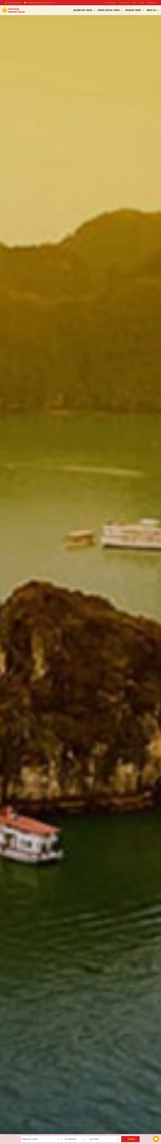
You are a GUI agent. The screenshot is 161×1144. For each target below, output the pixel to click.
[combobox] (40, 1139)
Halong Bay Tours (82, 10)
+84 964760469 (14, 3)
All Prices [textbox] (94, 1139)
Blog (142, 3)
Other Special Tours (109, 10)
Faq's (134, 3)
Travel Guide (124, 3)
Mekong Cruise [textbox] (29, 1139)
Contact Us (151, 3)
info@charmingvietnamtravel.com (40, 3)
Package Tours (133, 10)
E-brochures (110, 3)
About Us (151, 10)
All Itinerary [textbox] (70, 1139)
